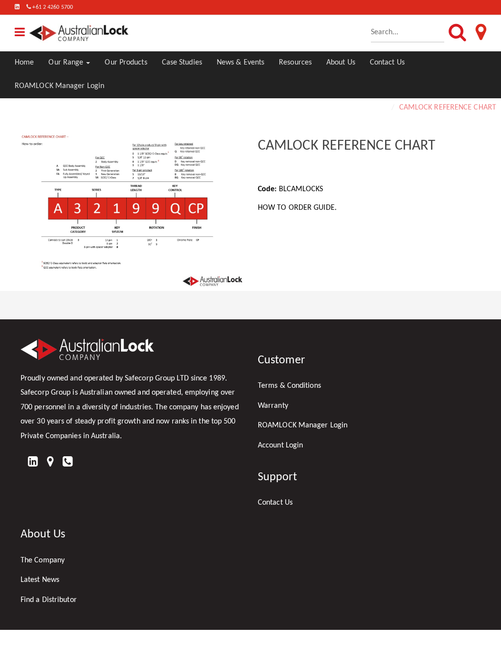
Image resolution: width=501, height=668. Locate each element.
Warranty (273, 406)
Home (24, 63)
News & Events (240, 63)
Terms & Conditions (289, 386)
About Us (340, 63)
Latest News (40, 580)
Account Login (280, 445)
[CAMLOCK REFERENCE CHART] (131, 210)
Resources (295, 63)
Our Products (126, 63)
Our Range (66, 63)
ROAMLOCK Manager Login (59, 86)
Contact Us (387, 63)
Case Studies (182, 63)
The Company (43, 560)
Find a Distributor (49, 600)
